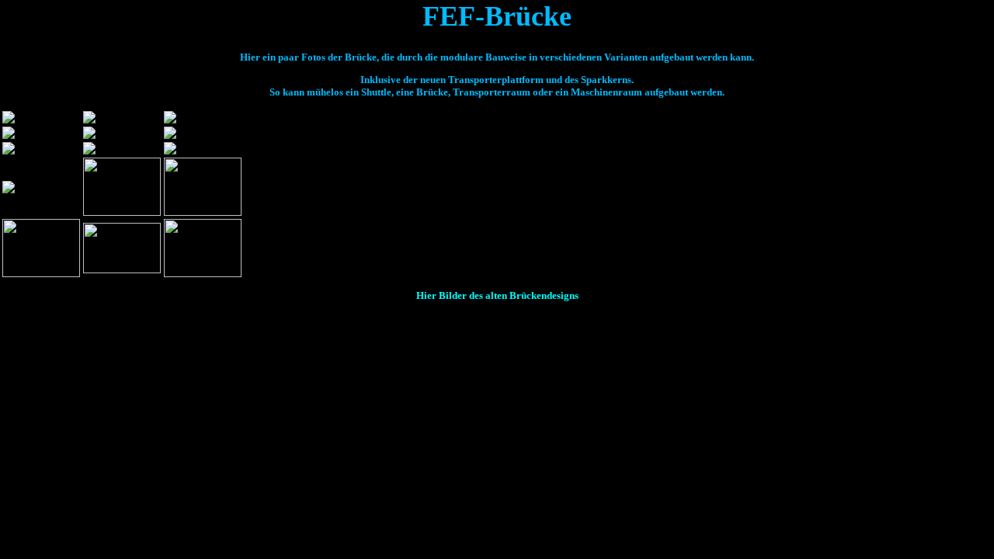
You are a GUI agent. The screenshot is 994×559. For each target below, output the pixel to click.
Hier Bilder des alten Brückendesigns (497, 295)
